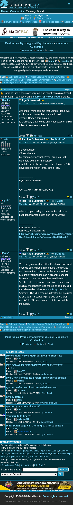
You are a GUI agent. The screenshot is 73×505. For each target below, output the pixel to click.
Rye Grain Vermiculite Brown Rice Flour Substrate (36, 377)
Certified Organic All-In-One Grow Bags (47, 77)
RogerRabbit (45, 451)
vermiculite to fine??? (19, 416)
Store (67, 22)
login (51, 61)
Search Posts (30, 22)
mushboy (63, 451)
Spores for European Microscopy (37, 80)
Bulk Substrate (64, 80)
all (14, 368)
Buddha (59, 139)
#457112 (23, 103)
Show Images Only (10, 465)
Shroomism (16, 451)
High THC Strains (8, 80)
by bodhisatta (47, 434)
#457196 (23, 142)
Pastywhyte (12, 456)
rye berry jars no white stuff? (23, 406)
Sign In (28, 18)
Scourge (21, 390)
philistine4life (23, 419)
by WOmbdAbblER (48, 403)
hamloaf (55, 453)
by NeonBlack (45, 393)
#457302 (23, 257)
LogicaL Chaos (32, 453)
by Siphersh (46, 374)
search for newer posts (46, 96)
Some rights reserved (55, 496)
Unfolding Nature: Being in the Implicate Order (25, 82)
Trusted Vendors (50, 22)
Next (50, 50)
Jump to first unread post (14, 89)
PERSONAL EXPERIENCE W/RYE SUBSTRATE (34, 365)
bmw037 (21, 371)
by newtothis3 (47, 422)
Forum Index (11, 22)
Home (4, 11)
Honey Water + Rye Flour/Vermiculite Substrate (34, 355)
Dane (19, 400)
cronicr (63, 453)
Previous (27, 50)
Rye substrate (14, 396)
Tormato (33, 456)
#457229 (23, 204)
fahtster (4, 453)
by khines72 (46, 412)
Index (40, 50)
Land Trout (43, 456)
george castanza (30, 451)
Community (17, 11)
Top (70, 135)
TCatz (58, 200)
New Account (44, 18)
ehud (19, 409)
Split (19, 359)
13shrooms (45, 453)
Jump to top (8, 317)
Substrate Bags (16, 77)
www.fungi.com (54, 289)
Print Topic (39, 465)
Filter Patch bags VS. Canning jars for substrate (34, 425)
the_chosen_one (16, 453)
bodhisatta (23, 456)
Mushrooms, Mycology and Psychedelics (29, 43)
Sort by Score (26, 465)
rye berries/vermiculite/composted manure (31, 387)
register (65, 61)
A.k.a (51, 456)
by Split (43, 361)
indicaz (20, 381)
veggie (55, 451)
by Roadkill (45, 384)
